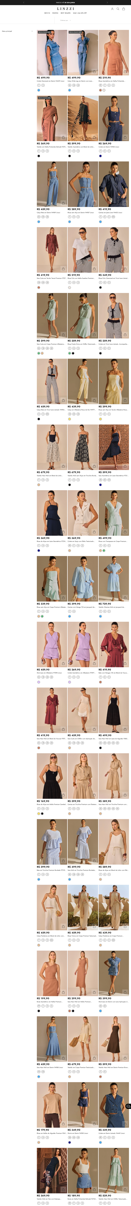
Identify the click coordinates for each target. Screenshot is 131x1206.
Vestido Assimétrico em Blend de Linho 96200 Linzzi (80, 147)
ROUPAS (55, 13)
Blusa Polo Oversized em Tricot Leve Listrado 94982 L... (113, 278)
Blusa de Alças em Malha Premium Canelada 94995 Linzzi (51, 804)
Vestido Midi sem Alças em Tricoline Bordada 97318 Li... (83, 475)
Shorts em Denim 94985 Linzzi (78, 1133)
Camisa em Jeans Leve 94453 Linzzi (110, 212)
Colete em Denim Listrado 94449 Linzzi (112, 1133)
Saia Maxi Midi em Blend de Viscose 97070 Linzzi (51, 739)
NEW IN (47, 13)
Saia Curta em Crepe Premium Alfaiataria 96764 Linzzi (50, 344)
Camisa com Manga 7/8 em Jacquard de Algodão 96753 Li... (81, 607)
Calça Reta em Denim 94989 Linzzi (48, 212)
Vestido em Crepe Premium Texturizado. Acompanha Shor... (81, 1067)
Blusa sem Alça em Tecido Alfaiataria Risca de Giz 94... (113, 410)
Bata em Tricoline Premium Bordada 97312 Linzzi (51, 870)
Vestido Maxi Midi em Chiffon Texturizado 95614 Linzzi (112, 1199)
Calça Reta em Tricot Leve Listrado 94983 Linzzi (50, 410)
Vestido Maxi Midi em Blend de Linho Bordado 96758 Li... (49, 475)
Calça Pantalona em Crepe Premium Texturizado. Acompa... (110, 936)
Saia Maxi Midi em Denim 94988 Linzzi (50, 1067)
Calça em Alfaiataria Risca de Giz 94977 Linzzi (81, 410)
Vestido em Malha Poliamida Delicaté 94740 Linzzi (51, 147)
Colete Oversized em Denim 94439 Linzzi (50, 81)
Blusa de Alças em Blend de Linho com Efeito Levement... (114, 870)
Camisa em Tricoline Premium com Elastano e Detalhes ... (83, 804)
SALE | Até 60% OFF (80, 13)
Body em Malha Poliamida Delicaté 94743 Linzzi (82, 1199)
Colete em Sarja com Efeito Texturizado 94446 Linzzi (81, 541)
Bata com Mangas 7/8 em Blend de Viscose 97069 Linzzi (113, 673)
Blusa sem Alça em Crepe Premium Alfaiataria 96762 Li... (52, 607)
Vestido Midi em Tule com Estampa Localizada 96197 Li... (48, 1199)
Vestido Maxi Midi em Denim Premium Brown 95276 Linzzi (113, 1067)
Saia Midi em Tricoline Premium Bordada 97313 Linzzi (81, 870)
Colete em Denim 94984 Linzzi (109, 147)
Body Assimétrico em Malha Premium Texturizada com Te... (49, 1002)
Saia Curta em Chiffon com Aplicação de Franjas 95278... (81, 739)
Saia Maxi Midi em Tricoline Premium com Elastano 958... (112, 804)
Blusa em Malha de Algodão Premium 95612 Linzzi (52, 1133)
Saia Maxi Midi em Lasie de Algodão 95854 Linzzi (113, 739)
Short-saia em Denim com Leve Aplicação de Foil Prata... (113, 1002)
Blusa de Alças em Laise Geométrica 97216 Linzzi (51, 541)
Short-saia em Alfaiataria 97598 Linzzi (49, 673)
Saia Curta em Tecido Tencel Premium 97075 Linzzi (51, 278)
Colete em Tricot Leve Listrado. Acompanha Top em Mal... (113, 344)
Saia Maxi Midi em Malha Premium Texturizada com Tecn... (79, 1002)
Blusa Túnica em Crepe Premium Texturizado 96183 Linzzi (82, 936)
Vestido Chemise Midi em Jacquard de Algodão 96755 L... (111, 607)
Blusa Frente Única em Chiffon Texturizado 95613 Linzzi (81, 344)
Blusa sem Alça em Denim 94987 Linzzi (81, 212)
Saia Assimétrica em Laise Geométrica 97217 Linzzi (113, 475)
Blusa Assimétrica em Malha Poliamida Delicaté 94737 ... (111, 81)
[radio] (38, 85)
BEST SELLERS (65, 13)
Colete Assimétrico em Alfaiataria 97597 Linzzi (81, 673)
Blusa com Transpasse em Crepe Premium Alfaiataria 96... (112, 541)
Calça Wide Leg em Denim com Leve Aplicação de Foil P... (80, 81)
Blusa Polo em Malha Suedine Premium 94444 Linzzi (81, 278)
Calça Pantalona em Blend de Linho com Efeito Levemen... (50, 936)
